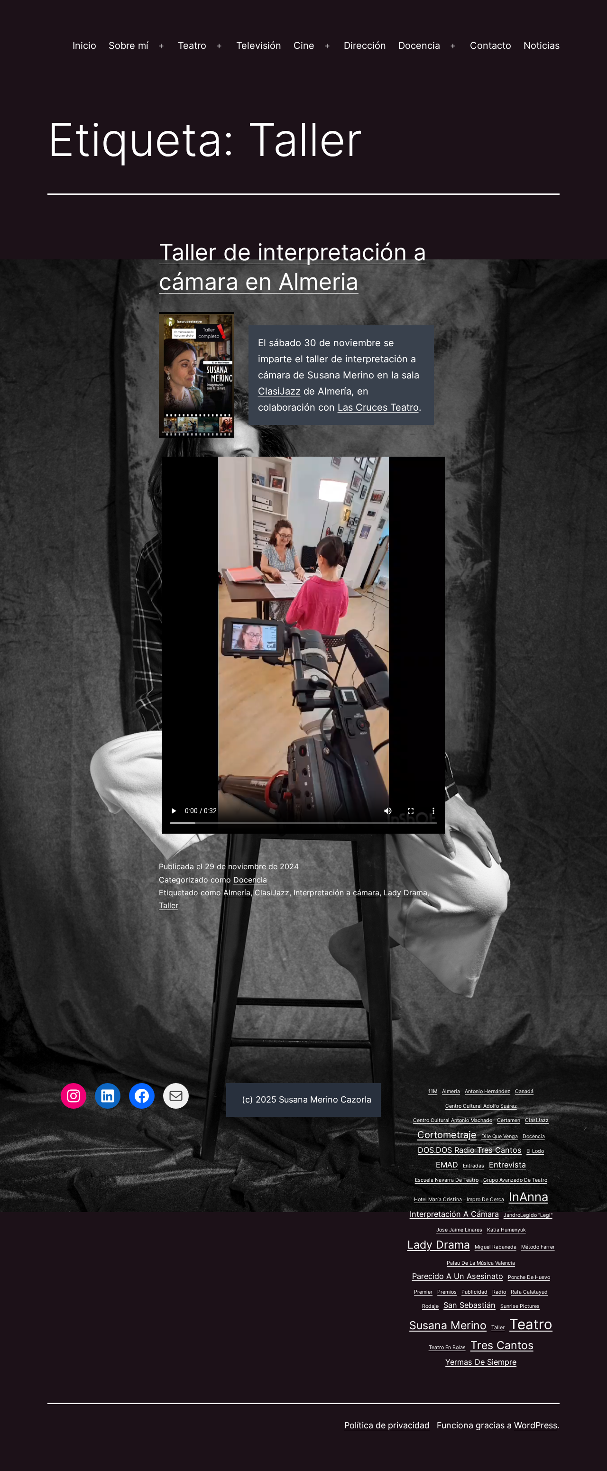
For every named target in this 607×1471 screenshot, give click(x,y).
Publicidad (474, 1292)
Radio (499, 1292)
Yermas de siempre (480, 1362)
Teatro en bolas (447, 1347)
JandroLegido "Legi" (528, 1215)
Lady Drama (405, 892)
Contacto (490, 45)
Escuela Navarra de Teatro (446, 1180)
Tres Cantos (501, 1345)
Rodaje (430, 1306)
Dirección (365, 45)
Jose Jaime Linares (459, 1230)
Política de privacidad (387, 1425)
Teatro (192, 45)
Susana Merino (448, 1325)
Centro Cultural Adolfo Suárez (481, 1106)
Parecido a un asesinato (457, 1276)
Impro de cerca (485, 1199)
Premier (423, 1292)
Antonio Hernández (487, 1091)
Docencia (419, 45)
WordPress (535, 1425)
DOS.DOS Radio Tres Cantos (470, 1150)
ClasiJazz (279, 391)
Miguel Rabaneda (495, 1247)
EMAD (447, 1164)
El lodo (535, 1151)
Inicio (84, 45)
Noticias (542, 45)
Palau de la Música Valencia (481, 1263)
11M (432, 1091)
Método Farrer (538, 1247)
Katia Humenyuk (506, 1230)
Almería (236, 892)
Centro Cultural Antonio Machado (452, 1120)
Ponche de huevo (529, 1277)
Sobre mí (128, 45)
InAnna (528, 1196)
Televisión (258, 45)
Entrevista (507, 1164)
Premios (447, 1292)
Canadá (524, 1091)
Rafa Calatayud (529, 1292)
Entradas (473, 1166)
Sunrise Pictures (520, 1306)
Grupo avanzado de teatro (515, 1180)
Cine (304, 45)
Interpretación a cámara (336, 892)
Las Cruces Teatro (378, 407)
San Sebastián (469, 1305)
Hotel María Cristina (438, 1199)
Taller (168, 905)
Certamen (508, 1120)
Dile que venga (499, 1136)
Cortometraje (447, 1134)
